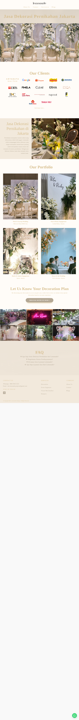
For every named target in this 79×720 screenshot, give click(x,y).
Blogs (54, 7)
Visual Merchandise (47, 390)
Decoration (44, 384)
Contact (35, 7)
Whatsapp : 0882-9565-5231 (11, 384)
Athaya (18, 400)
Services (44, 7)
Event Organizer (46, 387)
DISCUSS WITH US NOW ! (39, 300)
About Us (26, 7)
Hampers (44, 394)
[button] (74, 715)
